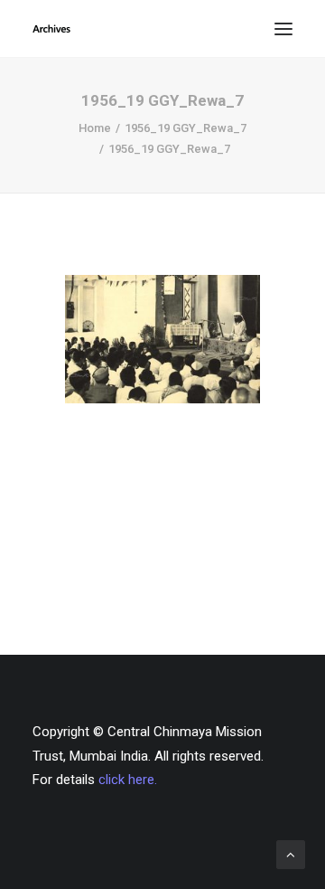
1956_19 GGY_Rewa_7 (185, 128)
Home (95, 128)
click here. (127, 779)
